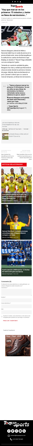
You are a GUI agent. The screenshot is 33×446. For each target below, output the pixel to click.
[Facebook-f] (9, 431)
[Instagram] (16, 431)
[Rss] (24, 431)
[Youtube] (20, 431)
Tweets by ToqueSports (9, 330)
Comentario (4, 287)
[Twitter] (12, 431)
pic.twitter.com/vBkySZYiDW (17, 103)
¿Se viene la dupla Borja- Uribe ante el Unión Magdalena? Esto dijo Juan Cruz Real (10, 124)
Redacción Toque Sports (15, 129)
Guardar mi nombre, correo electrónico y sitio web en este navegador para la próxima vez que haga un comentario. (16, 316)
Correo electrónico (6, 303)
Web (2, 309)
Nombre (3, 297)
